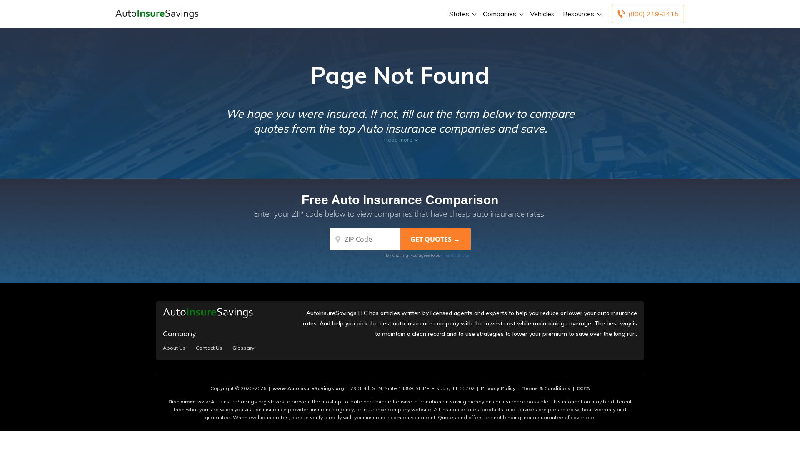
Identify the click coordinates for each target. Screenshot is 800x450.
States (459, 14)
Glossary (243, 348)
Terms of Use (456, 255)
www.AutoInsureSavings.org (308, 388)
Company (179, 333)
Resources (578, 14)
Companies (499, 14)
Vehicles (542, 14)
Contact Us (209, 348)
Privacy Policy (498, 388)
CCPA (583, 388)
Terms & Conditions (546, 388)
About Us (174, 348)
